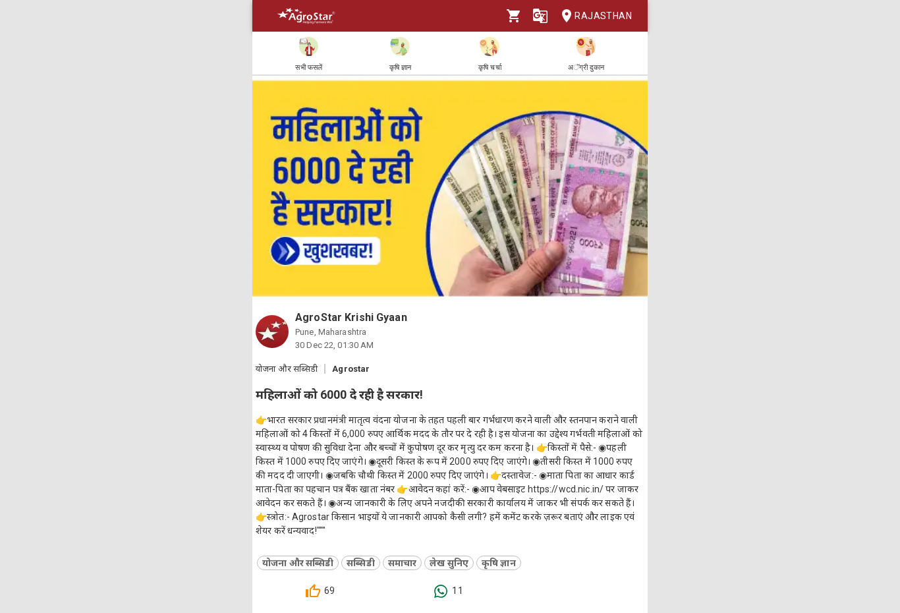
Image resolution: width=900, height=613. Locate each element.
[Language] (540, 16)
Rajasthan (603, 16)
